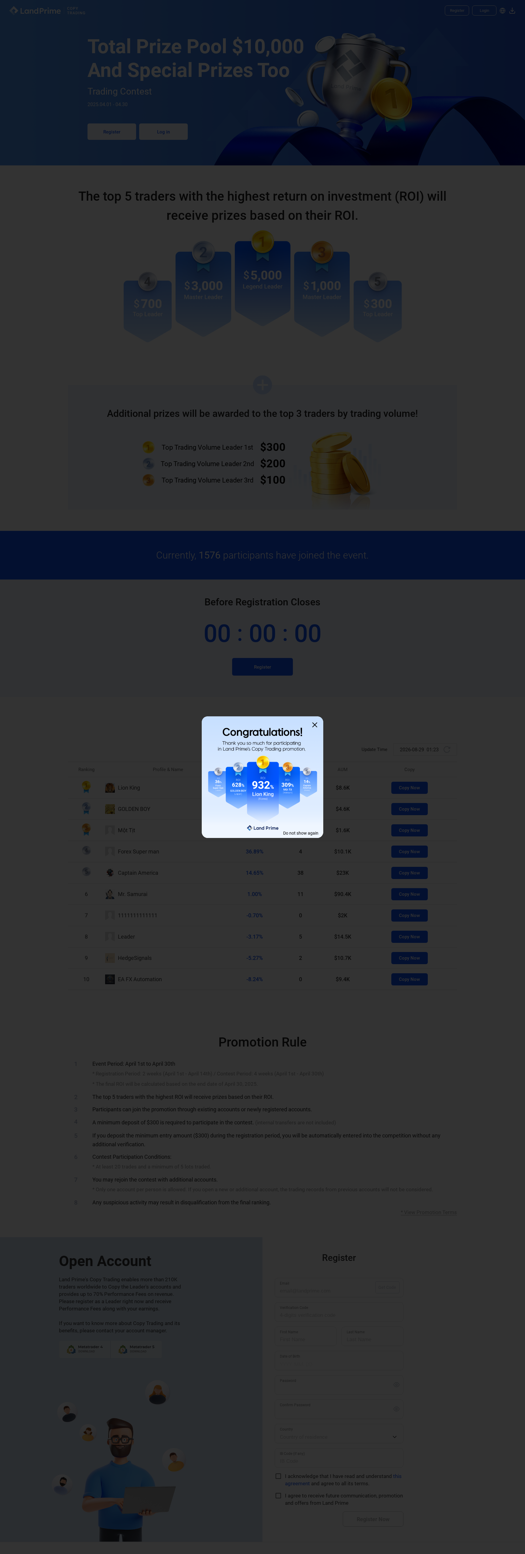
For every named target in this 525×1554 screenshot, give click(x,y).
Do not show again (300, 833)
